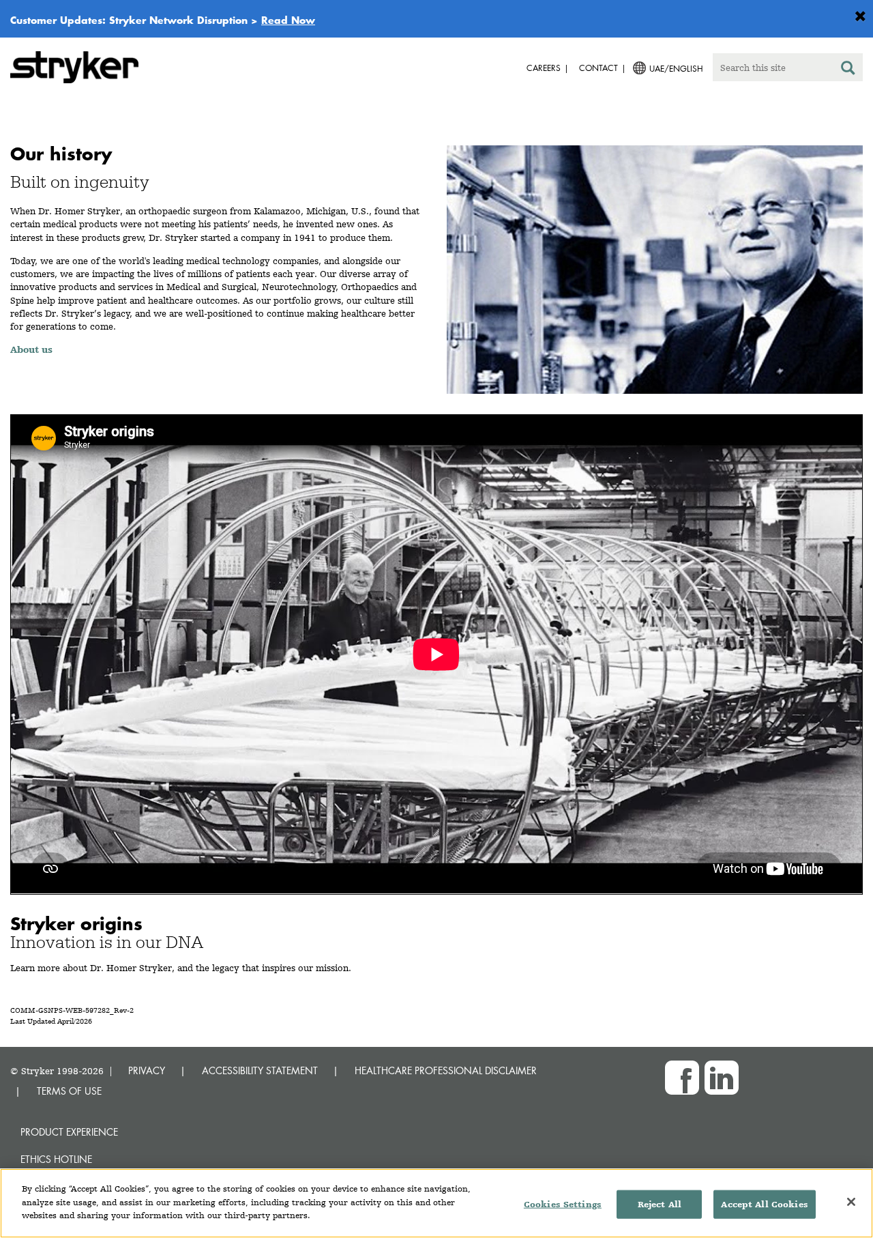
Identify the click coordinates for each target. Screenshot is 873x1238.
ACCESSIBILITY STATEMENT (260, 1070)
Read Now (288, 20)
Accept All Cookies (764, 1204)
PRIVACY (146, 1070)
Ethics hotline (56, 1159)
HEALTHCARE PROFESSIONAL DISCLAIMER (446, 1070)
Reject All (659, 1204)
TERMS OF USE (69, 1090)
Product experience (69, 1131)
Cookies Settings (563, 1204)
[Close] (851, 1202)
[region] (436, 1203)
